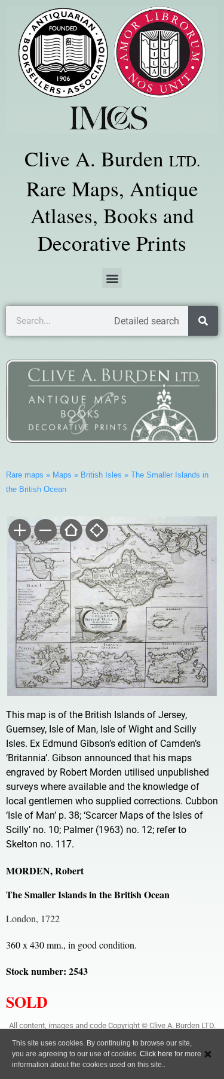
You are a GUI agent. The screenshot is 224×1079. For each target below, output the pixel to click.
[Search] (203, 321)
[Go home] (70, 531)
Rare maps (25, 474)
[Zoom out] (44, 531)
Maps (62, 474)
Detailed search (146, 321)
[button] (112, 278)
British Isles (101, 474)
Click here (156, 1054)
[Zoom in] (19, 531)
